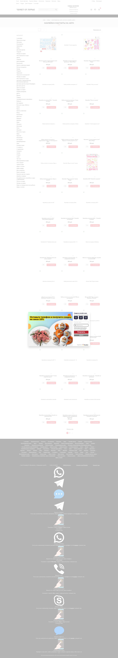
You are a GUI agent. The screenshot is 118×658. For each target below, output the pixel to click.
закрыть (81, 335)
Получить (81, 332)
